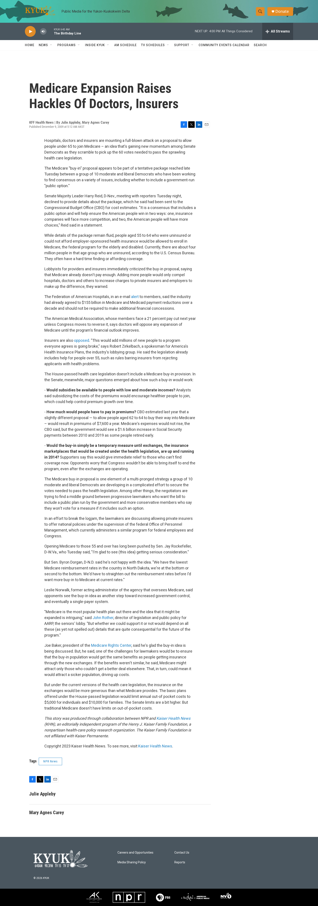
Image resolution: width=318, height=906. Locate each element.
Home (29, 45)
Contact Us (181, 852)
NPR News (50, 761)
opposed (81, 340)
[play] (30, 31)
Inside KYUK (95, 45)
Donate (282, 11)
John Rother (103, 617)
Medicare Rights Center (111, 645)
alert (135, 296)
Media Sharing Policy (131, 862)
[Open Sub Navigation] (51, 45)
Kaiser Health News (173, 718)
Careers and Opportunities (135, 852)
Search (260, 45)
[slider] (50, 31)
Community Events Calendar (224, 45)
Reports (179, 862)
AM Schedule (125, 45)
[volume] (43, 31)
